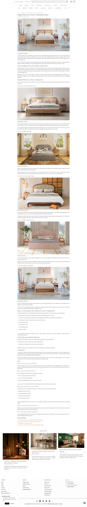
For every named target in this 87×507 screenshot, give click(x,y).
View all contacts (70, 486)
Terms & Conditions (47, 503)
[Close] (17, 494)
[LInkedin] (46, 501)
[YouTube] (49, 501)
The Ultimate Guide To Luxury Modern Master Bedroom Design (30, 420)
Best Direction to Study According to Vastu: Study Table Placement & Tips (43, 452)
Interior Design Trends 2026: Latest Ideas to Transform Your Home (71, 450)
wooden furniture (49, 173)
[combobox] (48, 1)
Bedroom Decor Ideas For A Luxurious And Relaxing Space (29, 421)
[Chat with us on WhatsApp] (84, 502)
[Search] (41, 1)
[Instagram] (40, 501)
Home (18, 13)
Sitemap (60, 503)
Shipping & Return (54, 503)
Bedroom (23, 13)
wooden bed (26, 213)
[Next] (84, 452)
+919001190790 (70, 481)
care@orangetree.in (70, 483)
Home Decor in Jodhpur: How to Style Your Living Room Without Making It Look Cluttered (15, 462)
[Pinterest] (43, 501)
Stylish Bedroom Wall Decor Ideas (25, 423)
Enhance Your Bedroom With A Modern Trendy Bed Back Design (31, 425)
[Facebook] (37, 501)
